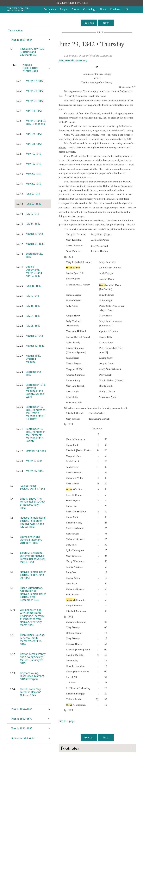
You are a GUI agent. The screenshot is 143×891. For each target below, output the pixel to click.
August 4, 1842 (34, 233)
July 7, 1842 (32, 213)
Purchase (115, 9)
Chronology (89, 9)
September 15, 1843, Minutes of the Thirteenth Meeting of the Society (35, 434)
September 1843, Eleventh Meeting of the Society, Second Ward (36, 390)
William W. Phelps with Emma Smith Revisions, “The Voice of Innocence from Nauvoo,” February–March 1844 (32, 617)
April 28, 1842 (34, 143)
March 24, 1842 (35, 90)
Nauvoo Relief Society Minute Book (30, 67)
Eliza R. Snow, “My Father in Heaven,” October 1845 (30, 692)
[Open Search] (126, 9)
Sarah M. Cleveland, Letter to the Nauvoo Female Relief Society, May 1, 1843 (32, 557)
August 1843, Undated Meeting (33, 358)
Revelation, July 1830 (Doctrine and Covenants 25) (32, 51)
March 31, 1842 (35, 100)
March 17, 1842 (35, 80)
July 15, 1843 (33, 305)
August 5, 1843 (34, 335)
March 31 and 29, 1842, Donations (36, 122)
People (63, 9)
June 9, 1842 (33, 193)
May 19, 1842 (33, 163)
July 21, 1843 (33, 315)
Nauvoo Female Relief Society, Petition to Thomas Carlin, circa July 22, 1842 (33, 522)
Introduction (16, 30)
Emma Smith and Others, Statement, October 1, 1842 (31, 539)
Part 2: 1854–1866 (21, 709)
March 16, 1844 (35, 471)
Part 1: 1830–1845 (21, 40)
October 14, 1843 (36, 451)
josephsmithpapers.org (73, 60)
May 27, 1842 (33, 183)
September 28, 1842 (34, 255)
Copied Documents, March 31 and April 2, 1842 (34, 271)
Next (106, 23)
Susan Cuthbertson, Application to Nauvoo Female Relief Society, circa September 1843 (33, 593)
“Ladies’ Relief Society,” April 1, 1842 (32, 487)
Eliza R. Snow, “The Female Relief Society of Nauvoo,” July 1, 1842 (32, 503)
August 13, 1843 (35, 345)
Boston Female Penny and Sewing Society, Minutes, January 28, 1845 (33, 658)
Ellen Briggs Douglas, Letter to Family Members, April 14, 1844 (32, 639)
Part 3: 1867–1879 (21, 719)
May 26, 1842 (33, 173)
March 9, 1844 (34, 460)
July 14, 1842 (33, 223)
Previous (89, 23)
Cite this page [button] (67, 721)
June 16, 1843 (33, 285)
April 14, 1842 (34, 110)
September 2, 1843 (33, 373)
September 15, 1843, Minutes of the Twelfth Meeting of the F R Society (35, 412)
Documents (50, 9)
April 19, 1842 (34, 133)
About (103, 9)
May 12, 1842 (33, 153)
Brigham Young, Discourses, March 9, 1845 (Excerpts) (32, 676)
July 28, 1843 (33, 325)
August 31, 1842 (35, 243)
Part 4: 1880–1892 (21, 728)
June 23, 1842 (33, 203)
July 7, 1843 (32, 295)
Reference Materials (22, 738)
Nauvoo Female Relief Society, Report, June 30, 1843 (33, 574)
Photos (75, 9)
